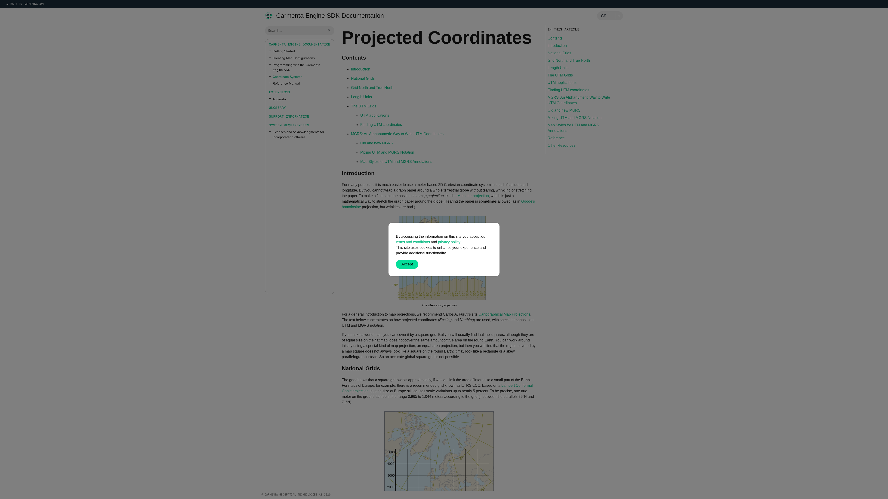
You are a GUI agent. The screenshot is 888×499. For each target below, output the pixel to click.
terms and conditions (413, 242)
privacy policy (449, 242)
